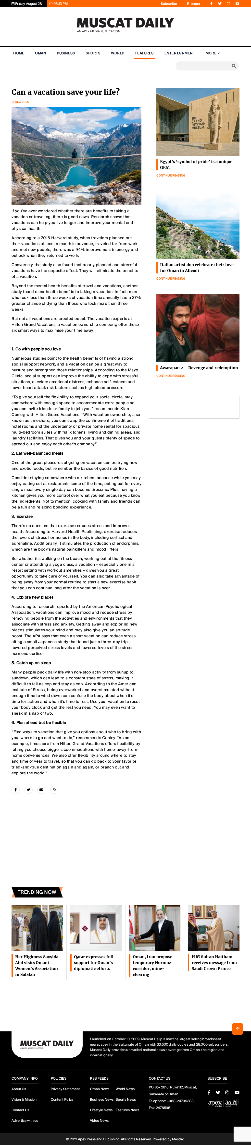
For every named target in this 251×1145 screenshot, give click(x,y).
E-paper (193, 3)
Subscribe (169, 3)
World (118, 53)
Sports (93, 53)
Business (66, 53)
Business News (101, 1099)
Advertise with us (25, 1120)
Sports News (126, 1099)
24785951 (163, 1108)
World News (125, 1089)
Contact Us (20, 1110)
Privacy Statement (65, 1089)
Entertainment (179, 53)
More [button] (211, 53)
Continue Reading (170, 175)
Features (144, 53)
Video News (99, 1120)
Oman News (99, 1089)
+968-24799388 (180, 1101)
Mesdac (178, 1139)
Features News (127, 1110)
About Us (19, 1089)
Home (18, 53)
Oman (40, 53)
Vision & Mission (24, 1099)
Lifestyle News (101, 1110)
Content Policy (62, 1099)
